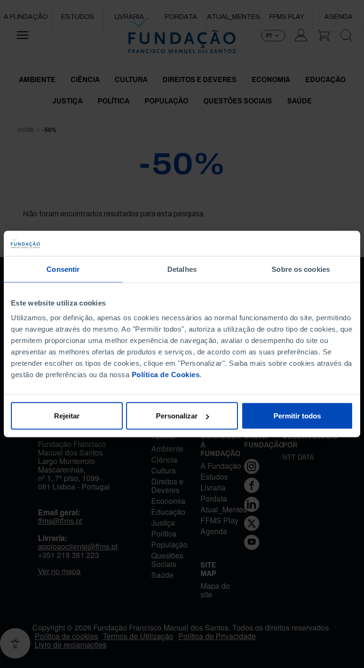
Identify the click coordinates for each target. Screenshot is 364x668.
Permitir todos (297, 416)
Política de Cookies (166, 375)
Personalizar (177, 416)
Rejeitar (67, 416)
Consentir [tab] (63, 269)
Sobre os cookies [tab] (301, 269)
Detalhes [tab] (182, 269)
